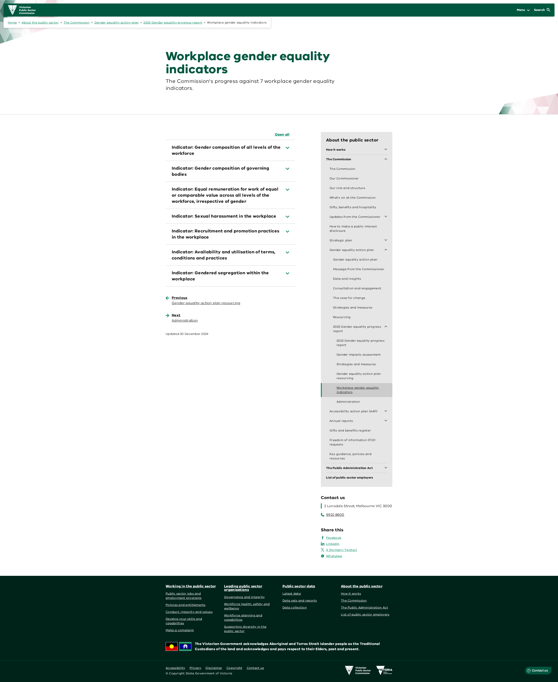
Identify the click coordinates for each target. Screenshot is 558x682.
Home (12, 22)
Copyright (234, 668)
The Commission (77, 22)
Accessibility (175, 668)
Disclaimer (214, 668)
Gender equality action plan (116, 22)
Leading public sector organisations (243, 588)
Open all (282, 134)
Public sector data (298, 586)
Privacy (195, 668)
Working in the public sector (191, 586)
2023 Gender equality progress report (172, 22)
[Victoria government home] (384, 670)
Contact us (255, 668)
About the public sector (40, 22)
